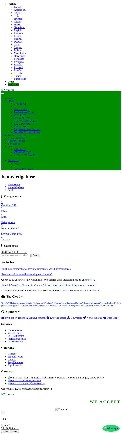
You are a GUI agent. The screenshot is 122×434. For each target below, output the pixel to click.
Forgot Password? (24, 169)
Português (19, 58)
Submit (14, 431)
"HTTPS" (5, 303)
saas (90, 306)
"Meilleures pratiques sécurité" (20, 303)
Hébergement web (76, 306)
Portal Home (14, 184)
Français (18, 38)
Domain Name (15, 330)
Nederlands (19, 27)
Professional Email (24, 112)
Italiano (17, 50)
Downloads (76, 317)
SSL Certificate (22, 123)
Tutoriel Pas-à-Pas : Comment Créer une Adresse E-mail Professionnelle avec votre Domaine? (48, 285)
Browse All (20, 103)
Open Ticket (112, 317)
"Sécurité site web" (109, 303)
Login (11, 81)
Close (5, 431)
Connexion (64, 306)
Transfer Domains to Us (27, 132)
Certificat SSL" (54, 306)
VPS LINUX (20, 115)
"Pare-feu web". (60, 303)
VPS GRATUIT (21, 126)
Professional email (17, 338)
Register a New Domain (27, 129)
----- (16, 106)
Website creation (16, 341)
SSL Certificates (16, 336)
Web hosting (21, 109)
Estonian (18, 33)
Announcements (17, 135)
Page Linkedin (15, 365)
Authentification (31, 306)
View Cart (13, 84)
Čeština (17, 21)
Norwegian (19, 56)
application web (18, 306)
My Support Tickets (15, 317)
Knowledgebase (17, 138)
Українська (20, 78)
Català (17, 12)
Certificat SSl (42, 306)
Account (13, 160)
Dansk (17, 24)
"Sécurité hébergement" (92, 303)
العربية (17, 7)
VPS (10, 146)
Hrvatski (18, 18)
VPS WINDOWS (22, 118)
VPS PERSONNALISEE (26, 155)
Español (18, 70)
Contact (11, 353)
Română (18, 64)
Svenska (18, 73)
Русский (18, 67)
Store (11, 100)
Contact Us (14, 143)
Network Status (16, 140)
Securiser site (97, 306)
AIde (10, 306)
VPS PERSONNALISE (25, 120)
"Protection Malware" (74, 303)
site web (106, 306)
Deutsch (18, 41)
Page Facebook (15, 362)
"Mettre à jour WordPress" (43, 303)
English (12, 4)
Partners (12, 359)
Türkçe (17, 76)
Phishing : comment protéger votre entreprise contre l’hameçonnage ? (36, 269)
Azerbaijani (20, 9)
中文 (16, 15)
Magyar (18, 47)
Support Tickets (15, 356)
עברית (17, 44)
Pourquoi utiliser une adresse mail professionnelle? (26, 274)
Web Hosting (14, 333)
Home (11, 98)
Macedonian (20, 53)
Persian (17, 36)
